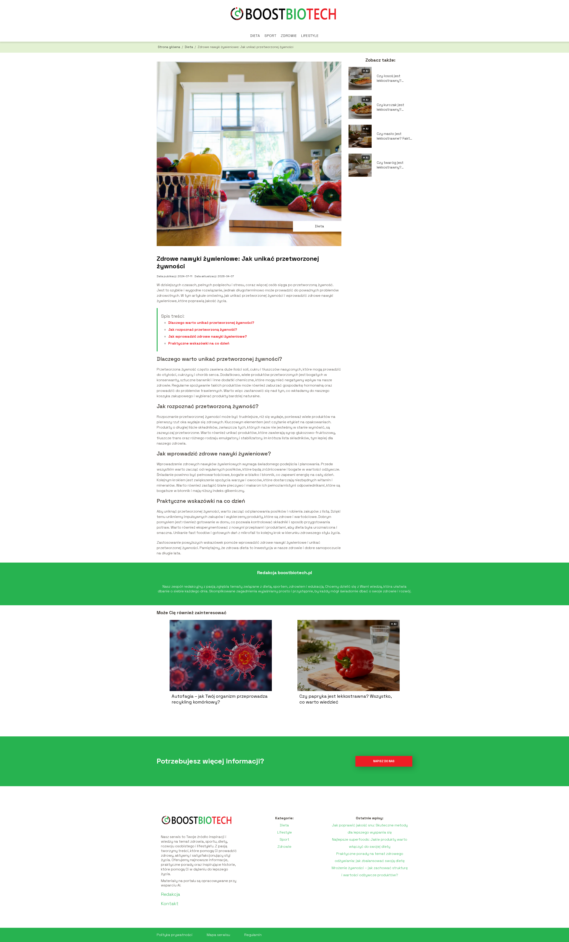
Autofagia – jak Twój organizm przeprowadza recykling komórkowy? (220, 699)
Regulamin (253, 934)
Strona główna (169, 47)
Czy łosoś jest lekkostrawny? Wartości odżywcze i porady (394, 78)
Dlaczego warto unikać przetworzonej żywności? (211, 322)
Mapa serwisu (218, 934)
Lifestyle (310, 35)
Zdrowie (289, 35)
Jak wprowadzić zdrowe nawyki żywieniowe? (207, 336)
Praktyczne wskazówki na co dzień (198, 343)
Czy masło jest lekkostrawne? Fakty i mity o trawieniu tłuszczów (394, 136)
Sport (270, 35)
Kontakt (169, 903)
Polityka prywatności (174, 934)
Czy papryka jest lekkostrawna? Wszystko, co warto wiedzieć (345, 699)
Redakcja (170, 894)
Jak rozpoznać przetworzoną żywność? (202, 329)
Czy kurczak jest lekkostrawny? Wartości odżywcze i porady (394, 107)
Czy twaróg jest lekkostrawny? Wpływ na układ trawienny (390, 165)
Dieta (255, 35)
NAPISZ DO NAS (384, 761)
